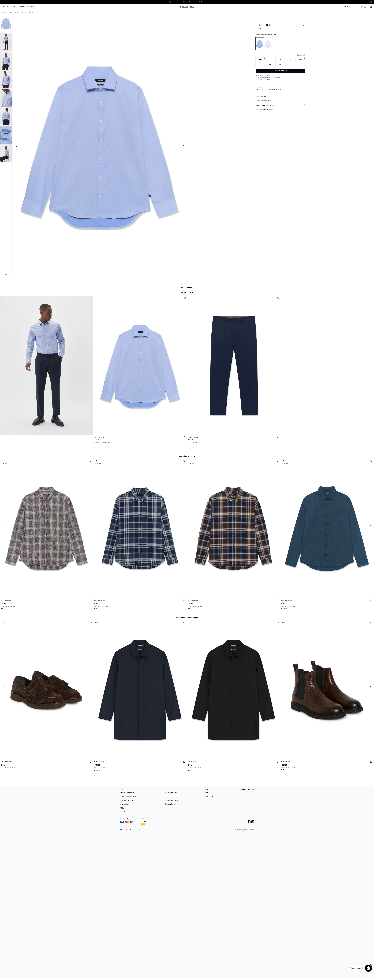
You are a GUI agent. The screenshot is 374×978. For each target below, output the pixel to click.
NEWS (3, 6)
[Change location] (361, 6)
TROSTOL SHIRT (31, 12)
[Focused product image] (99, 146)
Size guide (302, 55)
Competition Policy (171, 800)
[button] (280, 96)
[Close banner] (371, 1)
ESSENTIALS (23, 6)
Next (191, 292)
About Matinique (170, 792)
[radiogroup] (280, 62)
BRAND (15, 6)
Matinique (4, 12)
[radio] (270, 59)
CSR (166, 796)
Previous (184, 292)
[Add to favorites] (304, 25)
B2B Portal (209, 796)
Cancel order (124, 812)
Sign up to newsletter (127, 792)
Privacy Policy (124, 830)
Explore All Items (14, 12)
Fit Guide (123, 808)
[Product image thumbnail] (6, 24)
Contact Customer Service (129, 796)
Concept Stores (170, 804)
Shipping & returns (126, 800)
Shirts (22, 12)
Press (207, 792)
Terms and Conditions (136, 830)
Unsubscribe (124, 804)
